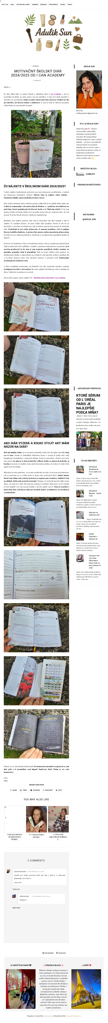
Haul (12, 4)
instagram (49, 953)
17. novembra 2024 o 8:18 (35, 871)
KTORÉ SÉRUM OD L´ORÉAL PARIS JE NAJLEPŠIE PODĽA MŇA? (88, 403)
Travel (62, 4)
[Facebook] (1, 5)
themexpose (48, 1016)
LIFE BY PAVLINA (20, 871)
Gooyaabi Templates (73, 1016)
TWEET (24, 790)
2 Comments (37, 80)
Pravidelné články (23, 4)
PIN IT (60, 790)
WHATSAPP (49, 790)
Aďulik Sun (24, 896)
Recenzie (43, 4)
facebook (62, 953)
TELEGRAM (36, 790)
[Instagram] (4, 5)
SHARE (14, 790)
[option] (15, 823)
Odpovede (16, 889)
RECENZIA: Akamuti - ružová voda (95, 493)
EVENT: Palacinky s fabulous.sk (93, 536)
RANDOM (35, 4)
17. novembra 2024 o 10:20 (41, 896)
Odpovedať (17, 882)
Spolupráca (53, 4)
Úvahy (70, 4)
